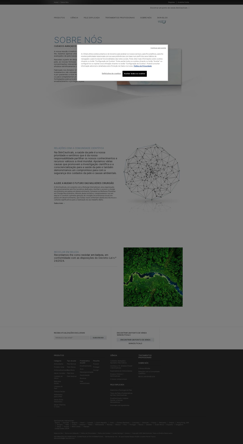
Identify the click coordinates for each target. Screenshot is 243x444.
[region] (122, 62)
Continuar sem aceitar (158, 48)
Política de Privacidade (143, 66)
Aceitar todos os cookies (134, 74)
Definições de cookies (111, 73)
